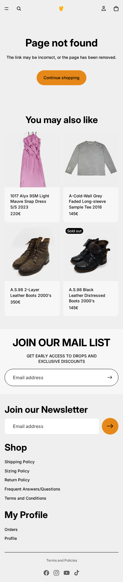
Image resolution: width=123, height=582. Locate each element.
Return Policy (17, 479)
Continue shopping (61, 77)
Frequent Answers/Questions (32, 488)
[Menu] (6, 8)
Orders (11, 529)
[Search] (19, 8)
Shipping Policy (20, 461)
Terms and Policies (61, 560)
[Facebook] (46, 572)
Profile (11, 538)
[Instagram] (56, 572)
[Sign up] (110, 377)
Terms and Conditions (25, 498)
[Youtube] (66, 572)
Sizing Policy (17, 470)
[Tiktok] (76, 572)
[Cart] (116, 8)
